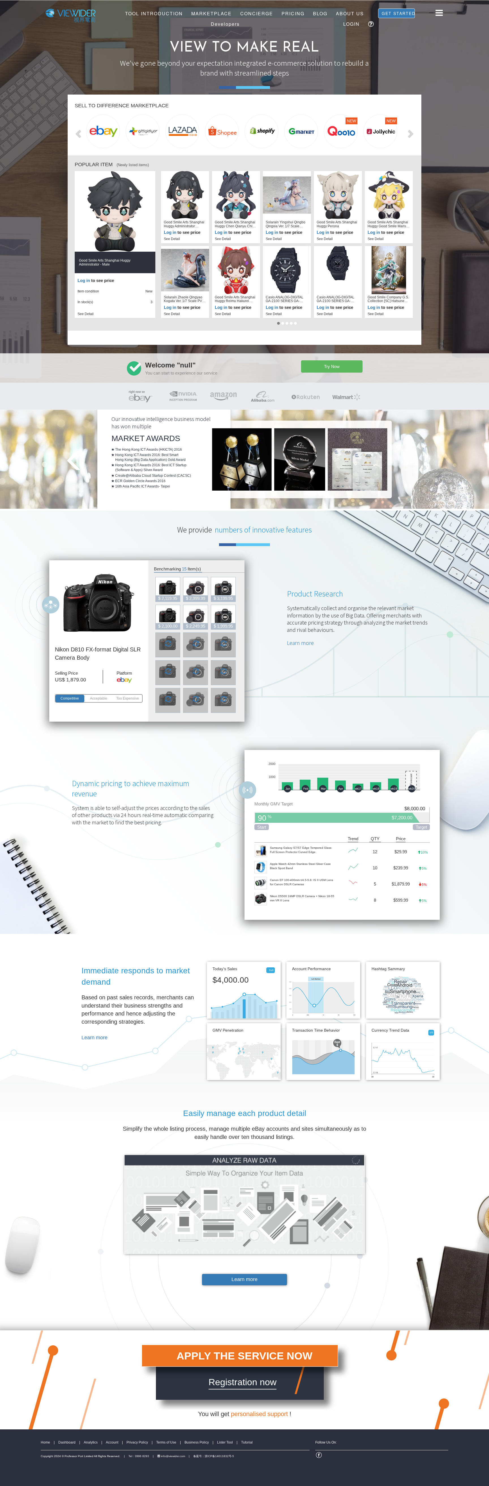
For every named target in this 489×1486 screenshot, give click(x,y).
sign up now (374, 434)
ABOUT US (350, 13)
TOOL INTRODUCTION (154, 13)
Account (112, 1442)
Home (45, 1442)
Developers (225, 24)
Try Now (332, 366)
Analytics (91, 1442)
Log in (84, 280)
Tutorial (247, 1442)
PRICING (293, 13)
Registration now (242, 1382)
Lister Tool (225, 1442)
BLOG (320, 13)
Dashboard (67, 1442)
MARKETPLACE (211, 13)
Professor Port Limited (79, 1456)
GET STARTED (398, 13)
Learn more (300, 642)
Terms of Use (166, 1442)
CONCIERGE (256, 13)
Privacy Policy (137, 1442)
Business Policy (197, 1442)
